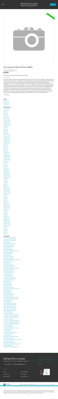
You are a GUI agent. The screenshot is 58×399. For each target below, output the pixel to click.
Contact (53, 4)
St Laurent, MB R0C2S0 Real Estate (11, 328)
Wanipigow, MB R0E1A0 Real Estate (10, 336)
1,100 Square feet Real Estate (9, 237)
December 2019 (6, 220)
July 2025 (5, 127)
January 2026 (6, 118)
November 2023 (6, 156)
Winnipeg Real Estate (8, 345)
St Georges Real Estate (8, 325)
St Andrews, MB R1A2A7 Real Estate (11, 314)
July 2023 (5, 162)
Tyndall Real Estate (7, 335)
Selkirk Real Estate (7, 301)
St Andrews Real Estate (8, 313)
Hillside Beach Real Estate (8, 271)
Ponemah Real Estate (8, 300)
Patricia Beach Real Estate (9, 294)
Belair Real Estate (7, 255)
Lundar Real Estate (7, 285)
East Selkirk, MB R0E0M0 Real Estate (11, 259)
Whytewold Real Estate (8, 341)
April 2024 (5, 149)
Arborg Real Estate (7, 247)
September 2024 (7, 142)
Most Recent (6, 108)
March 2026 (5, 116)
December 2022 (6, 172)
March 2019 (5, 233)
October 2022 (6, 175)
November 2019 (6, 222)
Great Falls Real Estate (8, 269)
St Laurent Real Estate (8, 326)
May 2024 (5, 148)
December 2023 (6, 155)
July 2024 (5, 145)
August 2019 (6, 226)
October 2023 (6, 158)
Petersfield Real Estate (8, 296)
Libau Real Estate (7, 281)
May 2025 (5, 130)
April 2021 (5, 200)
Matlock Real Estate (7, 290)
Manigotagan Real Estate (8, 287)
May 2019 (5, 231)
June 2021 (5, 197)
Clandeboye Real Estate (8, 256)
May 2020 (5, 213)
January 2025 (6, 136)
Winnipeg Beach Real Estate (9, 342)
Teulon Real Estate (7, 330)
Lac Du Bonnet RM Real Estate (9, 278)
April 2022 (5, 184)
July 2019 (5, 228)
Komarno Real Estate (7, 274)
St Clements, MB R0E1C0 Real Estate (11, 322)
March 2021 (5, 201)
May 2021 (5, 199)
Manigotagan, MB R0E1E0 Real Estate (11, 288)
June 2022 (5, 181)
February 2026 (6, 117)
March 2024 (6, 151)
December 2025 (6, 120)
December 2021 (6, 188)
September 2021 (7, 193)
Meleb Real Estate (7, 291)
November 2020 (6, 206)
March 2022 (5, 185)
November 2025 (6, 121)
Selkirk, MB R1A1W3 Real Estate (10, 306)
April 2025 (5, 132)
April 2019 (5, 232)
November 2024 (6, 139)
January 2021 (6, 204)
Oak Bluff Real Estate (8, 293)
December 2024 (6, 137)
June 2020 (5, 212)
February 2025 (6, 134)
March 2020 (6, 216)
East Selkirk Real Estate (8, 258)
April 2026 (5, 114)
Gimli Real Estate (7, 262)
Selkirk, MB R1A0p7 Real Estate (9, 303)
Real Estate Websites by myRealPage (48, 384)
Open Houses (6, 103)
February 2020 (6, 217)
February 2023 (6, 169)
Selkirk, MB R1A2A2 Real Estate (9, 307)
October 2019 (6, 223)
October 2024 (6, 140)
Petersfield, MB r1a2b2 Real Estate (10, 298)
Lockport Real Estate (7, 282)
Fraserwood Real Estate (8, 261)
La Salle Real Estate (7, 275)
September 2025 (7, 124)
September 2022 (7, 177)
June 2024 (5, 146)
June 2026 (5, 113)
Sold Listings (6, 104)
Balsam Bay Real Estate (8, 249)
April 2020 (5, 215)
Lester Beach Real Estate (8, 279)
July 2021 (5, 196)
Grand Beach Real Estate (8, 265)
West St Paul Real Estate (8, 338)
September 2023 (7, 159)
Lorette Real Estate (7, 284)
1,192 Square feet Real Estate (9, 239)
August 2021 (6, 194)
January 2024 (6, 153)
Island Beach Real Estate (8, 272)
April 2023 (5, 166)
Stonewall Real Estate (8, 329)
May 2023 (5, 165)
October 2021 (6, 191)
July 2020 (5, 210)
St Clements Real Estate (8, 319)
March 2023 (5, 168)
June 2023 (5, 164)
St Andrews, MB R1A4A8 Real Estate (11, 317)
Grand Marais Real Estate (8, 266)
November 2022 (6, 174)
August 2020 (6, 209)
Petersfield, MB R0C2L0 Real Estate (11, 297)
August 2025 (6, 126)
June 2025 (5, 129)
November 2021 (6, 190)
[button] (53, 4)
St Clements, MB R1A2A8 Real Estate (11, 323)
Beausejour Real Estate (8, 253)
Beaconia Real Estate (8, 252)
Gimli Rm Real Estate (7, 264)
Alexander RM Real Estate (8, 246)
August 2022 (6, 178)
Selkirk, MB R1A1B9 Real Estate (9, 304)
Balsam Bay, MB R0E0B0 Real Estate (11, 250)
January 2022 (6, 187)
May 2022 (5, 183)
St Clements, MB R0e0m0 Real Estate (11, 320)
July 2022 (5, 180)
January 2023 (6, 171)
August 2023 (6, 161)
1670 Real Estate (7, 242)
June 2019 (5, 229)
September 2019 (7, 225)
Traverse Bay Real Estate (8, 333)
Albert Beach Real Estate (8, 245)
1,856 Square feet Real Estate (9, 240)
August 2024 (6, 143)
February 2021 (6, 203)
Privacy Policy (38, 384)
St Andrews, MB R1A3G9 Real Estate (11, 316)
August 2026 (6, 110)
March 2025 (5, 133)
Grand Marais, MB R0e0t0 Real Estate (11, 268)
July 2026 (5, 111)
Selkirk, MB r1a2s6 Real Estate (9, 310)
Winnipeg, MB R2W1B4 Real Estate (10, 346)
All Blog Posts (6, 100)
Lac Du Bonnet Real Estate (9, 277)
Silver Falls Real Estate (8, 312)
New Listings (6, 102)
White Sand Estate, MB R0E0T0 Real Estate (12, 339)
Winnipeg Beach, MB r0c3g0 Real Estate (12, 344)
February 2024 (6, 152)
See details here (6, 77)
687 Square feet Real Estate (9, 243)
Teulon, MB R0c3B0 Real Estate (10, 332)
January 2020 (6, 219)
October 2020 (6, 207)
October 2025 (6, 123)
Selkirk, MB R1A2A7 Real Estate (9, 309)
